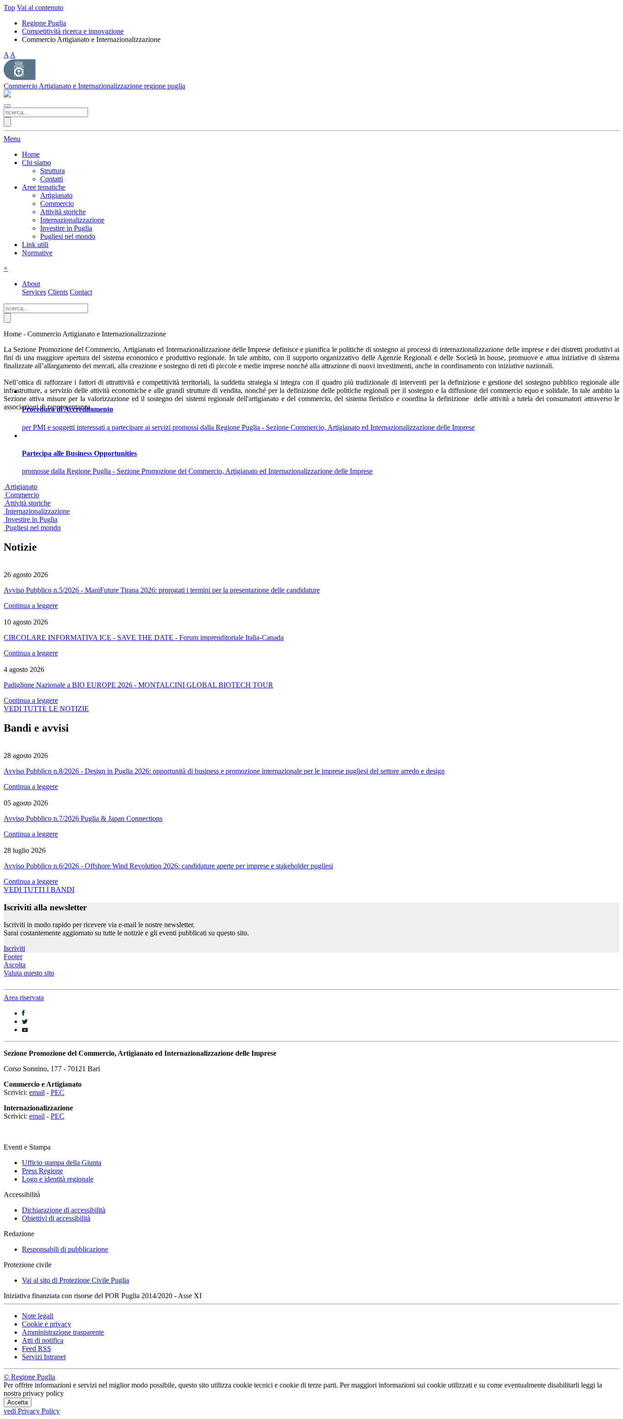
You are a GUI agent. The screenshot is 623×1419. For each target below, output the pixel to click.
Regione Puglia (44, 23)
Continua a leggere (31, 605)
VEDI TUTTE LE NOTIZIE (46, 708)
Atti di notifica (42, 1340)
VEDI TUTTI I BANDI (39, 889)
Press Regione (42, 1171)
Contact (81, 292)
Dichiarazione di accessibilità (63, 1210)
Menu (12, 139)
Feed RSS (36, 1348)
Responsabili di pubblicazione (65, 1249)
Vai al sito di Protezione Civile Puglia (75, 1280)
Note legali (37, 1316)
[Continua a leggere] (311, 566)
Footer (13, 956)
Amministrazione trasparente (63, 1332)
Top (9, 7)
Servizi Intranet (44, 1357)
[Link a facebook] (23, 1013)
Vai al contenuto (40, 7)
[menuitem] (31, 154)
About (31, 284)
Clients (58, 292)
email (37, 1092)
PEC (57, 1092)
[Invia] (7, 122)
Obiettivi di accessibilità (56, 1218)
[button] (36, 162)
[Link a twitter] (25, 1021)
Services (34, 292)
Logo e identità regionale (57, 1179)
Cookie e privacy (46, 1324)
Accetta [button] (17, 1402)
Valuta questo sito (29, 973)
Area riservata (24, 997)
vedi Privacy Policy (32, 1411)
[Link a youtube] (25, 1029)
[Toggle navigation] (7, 105)
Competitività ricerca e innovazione (73, 31)
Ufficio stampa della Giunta (61, 1162)
